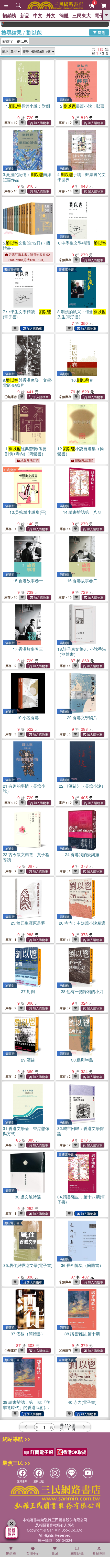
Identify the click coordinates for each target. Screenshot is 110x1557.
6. (82, 243)
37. (28, 1334)
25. (28, 923)
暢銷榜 (9, 15)
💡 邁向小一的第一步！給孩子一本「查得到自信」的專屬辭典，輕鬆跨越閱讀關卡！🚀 (102, 24)
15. (28, 581)
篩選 (101, 32)
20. (82, 717)
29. (28, 1060)
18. (81, 651)
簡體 (64, 15)
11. (25, 451)
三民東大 (81, 15)
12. (80, 451)
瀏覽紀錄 (77, 1553)
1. (28, 106)
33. (28, 1197)
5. (26, 245)
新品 (24, 15)
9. (27, 382)
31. (26, 1130)
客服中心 (33, 1553)
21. (24, 788)
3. (27, 176)
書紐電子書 (11, 269)
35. (27, 1265)
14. (82, 512)
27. (28, 991)
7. (27, 314)
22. (82, 786)
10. (82, 380)
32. (80, 1130)
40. (82, 1402)
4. (81, 176)
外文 (51, 15)
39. (26, 1407)
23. (26, 857)
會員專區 (99, 1553)
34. (81, 1199)
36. (82, 1265)
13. (27, 512)
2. (82, 106)
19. (28, 717)
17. (28, 649)
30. (82, 1060)
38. (82, 1334)
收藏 (55, 1553)
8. (81, 314)
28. (82, 991)
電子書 (101, 15)
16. (82, 581)
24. (82, 854)
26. (82, 923)
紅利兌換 (10, 469)
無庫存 (66, 260)
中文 (37, 15)
